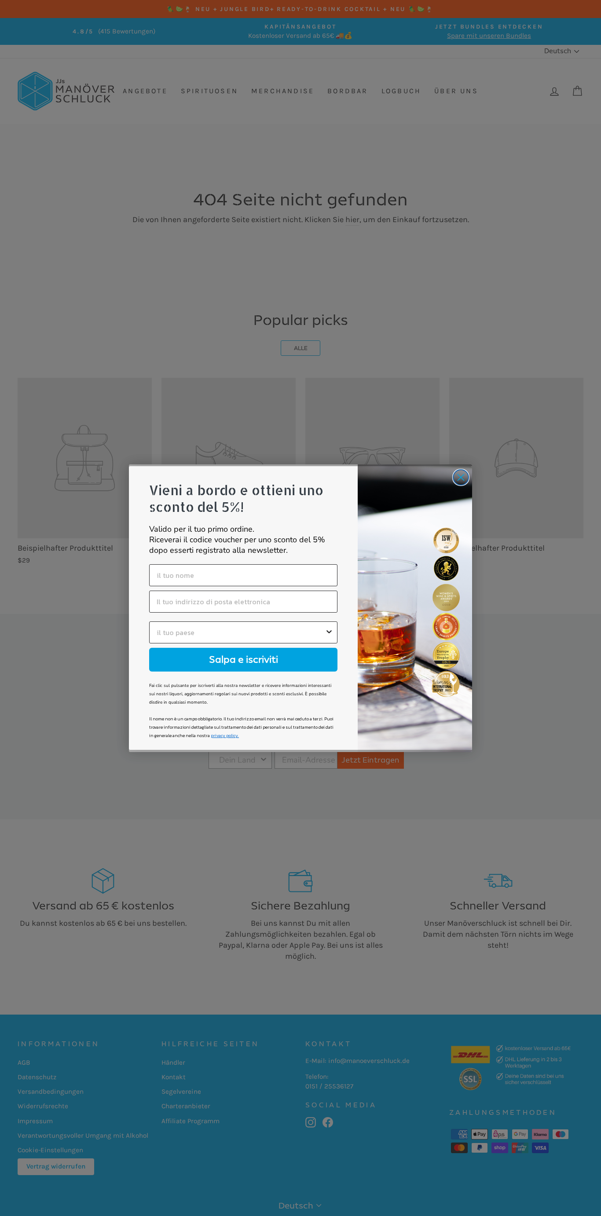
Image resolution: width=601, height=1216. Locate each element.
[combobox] (241, 632)
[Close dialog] (461, 477)
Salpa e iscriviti (243, 659)
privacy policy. (225, 735)
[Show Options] (329, 632)
